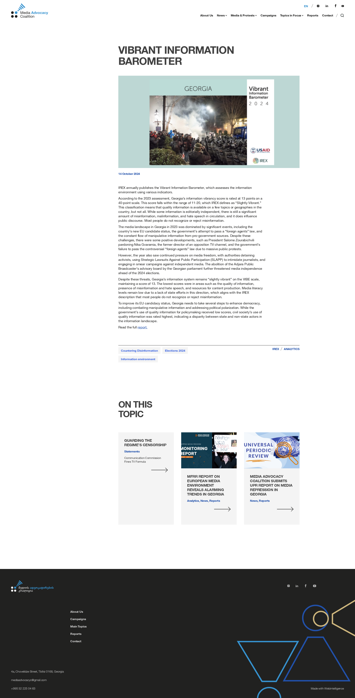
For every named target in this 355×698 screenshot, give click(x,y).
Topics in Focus (290, 15)
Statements (132, 451)
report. (142, 327)
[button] (342, 16)
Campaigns (268, 15)
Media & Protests (243, 15)
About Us (206, 15)
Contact (327, 15)
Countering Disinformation (139, 350)
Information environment (138, 359)
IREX (275, 349)
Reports (312, 15)
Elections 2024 (175, 350)
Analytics (292, 349)
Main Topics (78, 626)
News (221, 15)
